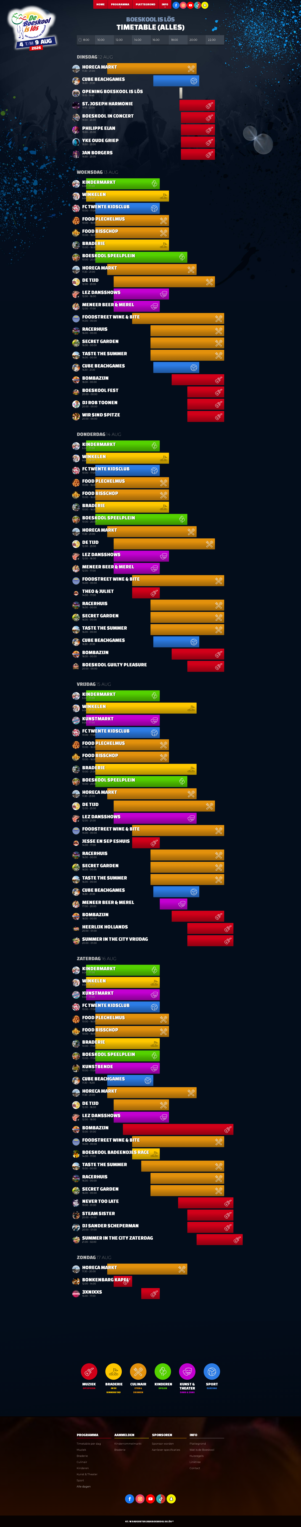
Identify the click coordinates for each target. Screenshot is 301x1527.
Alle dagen (84, 1486)
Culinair (82, 1462)
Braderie (82, 1455)
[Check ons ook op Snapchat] (171, 1498)
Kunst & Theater (87, 1474)
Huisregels (196, 1455)
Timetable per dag (89, 1443)
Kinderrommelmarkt (128, 1443)
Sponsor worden (163, 1443)
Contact (195, 1468)
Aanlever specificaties (166, 1449)
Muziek (81, 1449)
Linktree (195, 1462)
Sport (80, 1480)
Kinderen (83, 1468)
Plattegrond (198, 1443)
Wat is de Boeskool (202, 1449)
